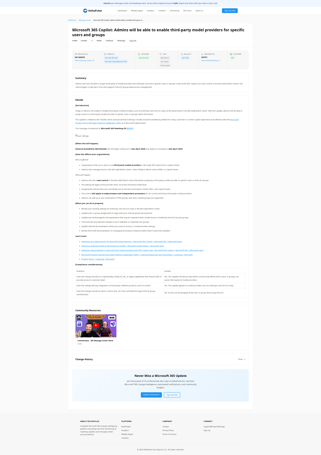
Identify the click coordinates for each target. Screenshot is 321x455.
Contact (166, 426)
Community (174, 10)
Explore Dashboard (151, 394)
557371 (130, 128)
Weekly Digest (137, 10)
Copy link (132, 41)
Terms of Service (169, 434)
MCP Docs (187, 10)
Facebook (109, 40)
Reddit (99, 40)
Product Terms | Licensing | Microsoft (97, 259)
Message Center (85, 20)
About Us (199, 10)
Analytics (150, 10)
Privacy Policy (168, 430)
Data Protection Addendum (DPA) (106, 123)
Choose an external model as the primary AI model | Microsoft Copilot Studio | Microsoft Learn (122, 246)
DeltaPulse (72, 20)
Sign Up (207, 430)
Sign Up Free (229, 10)
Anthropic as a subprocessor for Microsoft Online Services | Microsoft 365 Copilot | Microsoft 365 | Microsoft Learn (131, 241)
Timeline (162, 10)
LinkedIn (84, 40)
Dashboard (122, 10)
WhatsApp (121, 40)
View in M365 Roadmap (209, 60)
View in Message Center (83, 60)
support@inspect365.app (214, 426)
